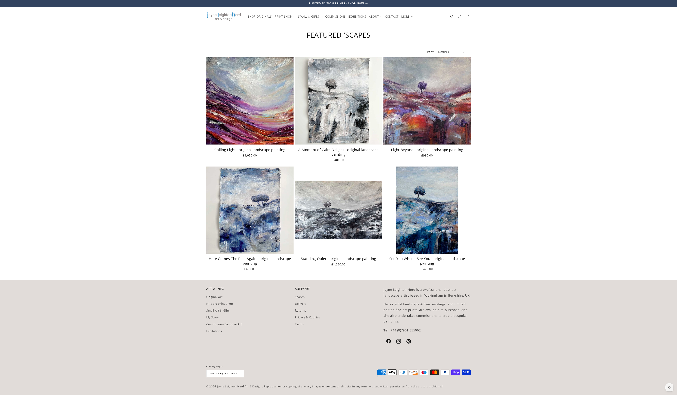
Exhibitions (214, 331)
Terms (299, 324)
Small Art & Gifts (218, 310)
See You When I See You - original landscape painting (427, 261)
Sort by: (429, 52)
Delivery (301, 304)
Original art (214, 297)
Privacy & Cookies (307, 317)
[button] (285, 16)
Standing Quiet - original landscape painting (338, 258)
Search (300, 297)
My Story (212, 317)
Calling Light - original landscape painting (249, 150)
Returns (300, 310)
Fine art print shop (219, 304)
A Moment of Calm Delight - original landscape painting (338, 152)
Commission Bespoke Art (224, 324)
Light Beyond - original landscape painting (427, 150)
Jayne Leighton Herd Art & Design (239, 386)
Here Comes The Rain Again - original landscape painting (250, 261)
